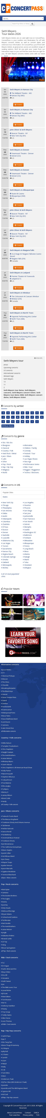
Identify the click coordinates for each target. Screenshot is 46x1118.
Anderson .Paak (8, 1079)
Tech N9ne (6, 1073)
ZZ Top (4, 942)
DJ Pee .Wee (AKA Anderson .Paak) (14, 1082)
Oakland (5, 562)
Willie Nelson (6, 743)
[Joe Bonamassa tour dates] (12, 600)
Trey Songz (6, 1012)
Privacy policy (28, 1115)
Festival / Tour (29, 453)
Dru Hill (4, 975)
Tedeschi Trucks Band (10, 816)
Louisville (5, 538)
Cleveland (27, 565)
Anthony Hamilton (8, 1006)
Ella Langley (6, 786)
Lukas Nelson (7, 758)
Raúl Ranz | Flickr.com (14, 606)
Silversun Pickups (8, 676)
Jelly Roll (5, 1051)
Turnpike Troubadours (10, 746)
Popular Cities (8, 492)
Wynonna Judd (7, 774)
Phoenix (27, 508)
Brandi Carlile (7, 939)
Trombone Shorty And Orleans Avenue (16, 822)
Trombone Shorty (8, 841)
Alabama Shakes (8, 936)
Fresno (26, 546)
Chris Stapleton (7, 749)
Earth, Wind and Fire (9, 969)
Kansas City (6, 551)
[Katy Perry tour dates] (34, 600)
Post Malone (6, 783)
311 (3, 673)
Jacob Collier (6, 853)
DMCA (36, 1113)
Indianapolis (7, 519)
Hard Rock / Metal (9, 453)
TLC (3, 963)
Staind (4, 700)
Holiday (27, 456)
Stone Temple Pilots (9, 697)
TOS (37, 1115)
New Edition (6, 996)
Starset (4, 694)
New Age (27, 461)
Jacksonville (28, 516)
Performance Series (31, 464)
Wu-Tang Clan (7, 1042)
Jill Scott (4, 993)
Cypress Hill (6, 1091)
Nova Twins (6, 716)
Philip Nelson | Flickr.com (14, 620)
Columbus (6, 521)
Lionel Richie (6, 990)
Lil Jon (4, 1061)
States (5, 497)
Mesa (26, 551)
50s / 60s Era (7, 442)
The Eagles (6, 899)
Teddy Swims (7, 1015)
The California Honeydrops (11, 847)
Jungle (4, 932)
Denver (5, 532)
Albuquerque (29, 543)
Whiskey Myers (7, 761)
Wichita (5, 568)
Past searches (14, 1115)
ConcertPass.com (19, 1105)
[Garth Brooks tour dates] (34, 614)
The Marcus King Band (10, 819)
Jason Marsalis (7, 868)
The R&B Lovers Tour (9, 987)
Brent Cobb (6, 798)
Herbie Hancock (7, 828)
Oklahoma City (8, 540)
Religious (5, 470)
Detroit (27, 524)
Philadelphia (7, 508)
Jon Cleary (5, 859)
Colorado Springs (9, 557)
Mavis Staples (7, 850)
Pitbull (4, 1064)
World (4, 472)
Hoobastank (6, 707)
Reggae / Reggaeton (32, 470)
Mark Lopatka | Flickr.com (36, 620)
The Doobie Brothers (9, 896)
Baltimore (28, 535)
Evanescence (7, 710)
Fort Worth (28, 521)
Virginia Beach (7, 554)
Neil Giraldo (6, 923)
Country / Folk (7, 451)
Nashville (5, 535)
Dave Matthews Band (9, 719)
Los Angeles (28, 502)
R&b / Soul (28, 467)
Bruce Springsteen (8, 948)
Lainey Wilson (7, 795)
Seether (5, 703)
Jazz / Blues (6, 456)
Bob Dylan (5, 889)
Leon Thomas (7, 1021)
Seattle (26, 530)
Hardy (4, 801)
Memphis (27, 527)
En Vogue (5, 966)
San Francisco (29, 519)
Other (4, 461)
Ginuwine (5, 978)
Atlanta (27, 554)
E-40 (3, 1070)
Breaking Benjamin (9, 688)
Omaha (5, 559)
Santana (5, 892)
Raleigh (27, 557)
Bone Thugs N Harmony (10, 1045)
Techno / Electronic (31, 472)
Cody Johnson (7, 780)
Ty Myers (5, 789)
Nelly (4, 1067)
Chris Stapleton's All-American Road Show (17, 767)
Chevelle (5, 685)
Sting (4, 945)
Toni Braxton (6, 1000)
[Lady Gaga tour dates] (12, 614)
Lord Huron (6, 722)
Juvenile (5, 1085)
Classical (5, 448)
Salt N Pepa (6, 1036)
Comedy (27, 451)
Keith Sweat (6, 981)
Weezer (5, 679)
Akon (4, 1076)
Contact (28, 1113)
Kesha (4, 902)
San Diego (28, 510)
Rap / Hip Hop (7, 467)
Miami (26, 559)
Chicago (5, 505)
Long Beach (28, 549)
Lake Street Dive (8, 728)
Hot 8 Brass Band (8, 856)
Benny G (5, 792)
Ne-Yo (4, 1003)
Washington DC (30, 532)
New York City (7, 502)
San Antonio (7, 510)
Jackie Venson (7, 865)
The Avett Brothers (8, 755)
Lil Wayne (5, 1048)
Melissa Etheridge (8, 911)
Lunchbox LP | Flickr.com (36, 606)
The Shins (5, 682)
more (6, 56)
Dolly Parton (6, 771)
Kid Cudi (5, 1094)
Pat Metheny (6, 835)
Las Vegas (6, 543)
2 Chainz (5, 1054)
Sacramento (7, 549)
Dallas (4, 513)
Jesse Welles (6, 670)
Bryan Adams (7, 914)
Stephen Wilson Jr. (8, 777)
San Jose (27, 513)
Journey (5, 905)
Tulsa (26, 562)
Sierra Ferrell (6, 832)
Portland (27, 538)
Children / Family (30, 448)
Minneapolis (7, 565)
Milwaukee (28, 540)
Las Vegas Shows (31, 459)
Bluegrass (6, 445)
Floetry (4, 1009)
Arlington (27, 568)
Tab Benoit (6, 825)
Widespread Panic (8, 713)
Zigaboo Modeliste (8, 871)
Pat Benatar (6, 920)
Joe (3, 984)
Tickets (19, 105)
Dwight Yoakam (7, 752)
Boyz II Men (6, 972)
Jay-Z (4, 1039)
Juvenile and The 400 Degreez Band (14, 1088)
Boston (5, 530)
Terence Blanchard (9, 875)
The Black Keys (7, 691)
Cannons (5, 725)
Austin (4, 516)
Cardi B (4, 1057)
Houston (27, 505)
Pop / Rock (6, 464)
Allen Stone (6, 1018)
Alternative (28, 445)
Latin (4, 459)
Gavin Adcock (7, 764)
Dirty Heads (6, 908)
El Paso (5, 527)
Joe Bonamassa (7, 844)
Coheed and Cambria (9, 917)
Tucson (5, 546)
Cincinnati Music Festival (10, 838)
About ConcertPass (14, 1113)
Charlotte (6, 524)
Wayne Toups (7, 862)
